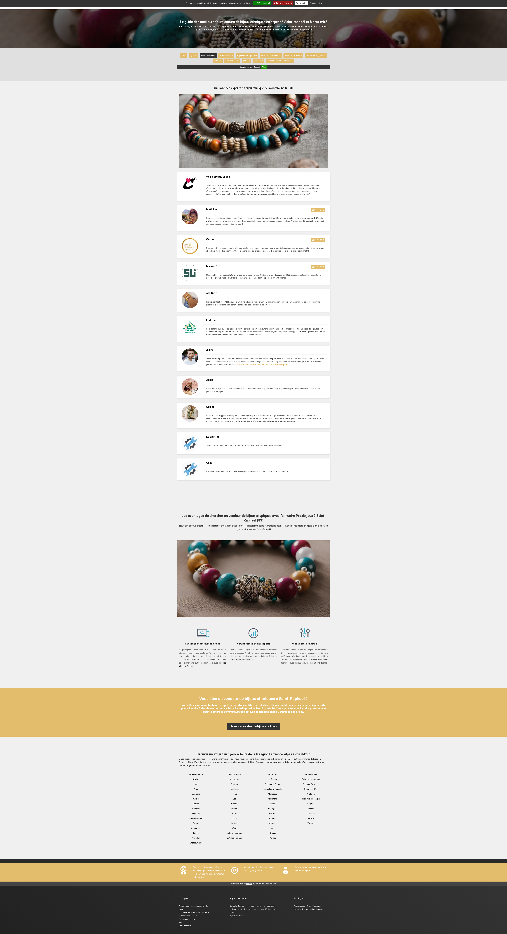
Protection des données (188, 916)
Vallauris (311, 813)
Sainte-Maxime (310, 774)
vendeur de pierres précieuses (280, 60)
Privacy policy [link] (316, 3)
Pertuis (273, 838)
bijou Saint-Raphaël (237, 916)
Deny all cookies (284, 3)
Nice (272, 828)
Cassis (196, 833)
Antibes (196, 779)
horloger (217, 60)
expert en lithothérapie (271, 55)
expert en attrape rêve (247, 55)
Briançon (196, 809)
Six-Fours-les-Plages (311, 799)
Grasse (234, 804)
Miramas (272, 818)
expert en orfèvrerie (293, 55)
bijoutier (193, 55)
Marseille (272, 804)
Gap (234, 799)
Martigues (272, 809)
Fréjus (234, 794)
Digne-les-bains (234, 774)
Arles (196, 789)
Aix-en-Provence (196, 774)
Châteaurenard (196, 843)
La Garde (234, 828)
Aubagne (196, 794)
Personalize (301, 3)
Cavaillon (196, 838)
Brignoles (196, 813)
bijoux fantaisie (226, 55)
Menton (272, 813)
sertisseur (258, 60)
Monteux (272, 823)
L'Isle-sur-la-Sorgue (273, 784)
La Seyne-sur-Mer (234, 833)
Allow (264, 67)
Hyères (234, 809)
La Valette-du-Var (234, 838)
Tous (183, 55)
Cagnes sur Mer (196, 818)
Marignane (272, 799)
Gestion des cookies (187, 919)
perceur (246, 60)
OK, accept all (263, 3)
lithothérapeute (232, 60)
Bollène (196, 804)
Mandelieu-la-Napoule (273, 789)
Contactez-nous (185, 926)
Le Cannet (272, 774)
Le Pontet (273, 779)
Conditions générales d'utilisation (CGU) (194, 913)
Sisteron (311, 794)
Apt (196, 784)
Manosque (272, 794)
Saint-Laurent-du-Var (311, 779)
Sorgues (310, 804)
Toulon (311, 809)
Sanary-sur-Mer (311, 789)
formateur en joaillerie (316, 55)
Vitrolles (311, 823)
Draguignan (234, 779)
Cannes (196, 823)
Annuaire (182, 906)
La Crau (234, 823)
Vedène (311, 818)
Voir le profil (319, 210)
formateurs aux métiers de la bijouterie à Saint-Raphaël (261, 364)
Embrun (234, 784)
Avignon (196, 799)
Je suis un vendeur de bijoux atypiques (253, 726)
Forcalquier (234, 789)
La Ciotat (234, 818)
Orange (273, 833)
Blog (180, 922)
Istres (234, 813)
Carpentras (196, 828)
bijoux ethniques (208, 55)
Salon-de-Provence (311, 784)
